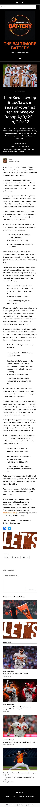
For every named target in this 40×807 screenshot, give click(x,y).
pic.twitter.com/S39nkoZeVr (17, 462)
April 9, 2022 (11, 247)
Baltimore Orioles (8, 671)
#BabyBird (21, 345)
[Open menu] (20, 59)
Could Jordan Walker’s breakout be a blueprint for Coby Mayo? (17, 708)
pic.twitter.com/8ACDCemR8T (18, 296)
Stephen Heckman (20, 143)
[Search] (38, 7)
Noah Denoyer (12, 151)
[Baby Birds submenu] (33, 796)
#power (10, 294)
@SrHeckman (15, 523)
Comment (30, 589)
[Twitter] (20, 2)
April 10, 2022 (12, 303)
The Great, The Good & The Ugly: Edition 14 (19, 742)
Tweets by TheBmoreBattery (13, 597)
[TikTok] (23, 2)
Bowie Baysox (7, 773)
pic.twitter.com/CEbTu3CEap (17, 240)
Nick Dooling (7, 676)
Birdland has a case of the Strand (15, 673)
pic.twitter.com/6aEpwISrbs (17, 374)
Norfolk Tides (7, 775)
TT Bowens (21, 151)
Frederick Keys (20, 91)
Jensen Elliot (27, 149)
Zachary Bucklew (8, 782)
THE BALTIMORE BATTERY (20, 45)
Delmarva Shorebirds (18, 773)
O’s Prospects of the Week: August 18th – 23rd (18, 778)
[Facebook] (17, 2)
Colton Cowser (7, 149)
